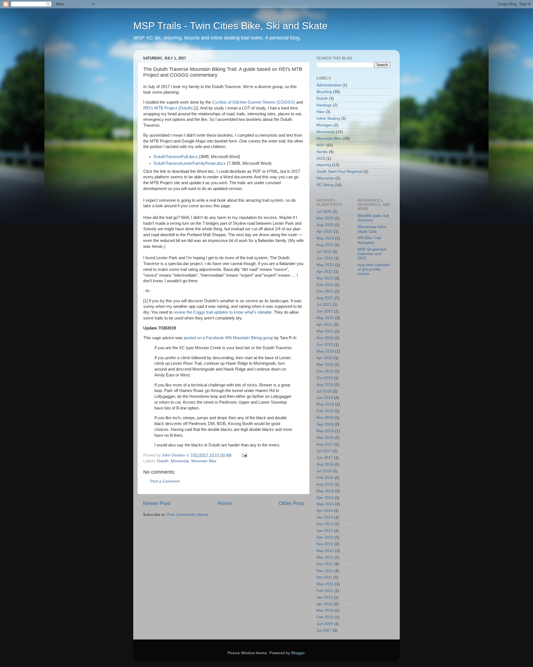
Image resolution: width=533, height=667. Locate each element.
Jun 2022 (324, 258)
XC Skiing (324, 185)
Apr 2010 (324, 604)
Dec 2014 (324, 498)
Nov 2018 (324, 418)
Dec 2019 (324, 371)
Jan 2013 (324, 531)
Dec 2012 (324, 537)
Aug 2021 (324, 298)
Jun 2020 (324, 345)
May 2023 (325, 238)
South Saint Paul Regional (339, 171)
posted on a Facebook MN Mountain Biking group (228, 338)
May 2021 (325, 318)
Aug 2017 (324, 444)
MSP (320, 145)
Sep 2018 (324, 424)
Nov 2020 (324, 338)
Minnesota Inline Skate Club (372, 229)
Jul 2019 (323, 391)
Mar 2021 (324, 331)
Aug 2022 (324, 245)
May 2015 (325, 491)
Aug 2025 (324, 225)
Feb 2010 (324, 617)
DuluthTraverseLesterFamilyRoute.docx (190, 163)
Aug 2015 (324, 484)
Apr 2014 (324, 511)
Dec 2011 (324, 564)
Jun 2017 (324, 458)
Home (225, 503)
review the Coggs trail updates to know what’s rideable (222, 312)
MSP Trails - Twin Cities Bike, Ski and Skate (230, 25)
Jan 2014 (324, 517)
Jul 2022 (323, 251)
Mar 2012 (324, 557)
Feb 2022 (324, 285)
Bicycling (324, 92)
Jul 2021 (323, 305)
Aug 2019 (324, 385)
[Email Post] (244, 455)
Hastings (324, 105)
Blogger (298, 653)
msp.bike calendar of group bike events (374, 269)
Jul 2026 (323, 211)
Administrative (328, 85)
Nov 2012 (324, 544)
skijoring (323, 165)
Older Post (291, 503)
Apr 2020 (324, 358)
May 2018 (325, 431)
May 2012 (325, 551)
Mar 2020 (324, 365)
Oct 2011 (324, 577)
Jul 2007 (323, 630)
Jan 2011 (324, 597)
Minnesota (180, 461)
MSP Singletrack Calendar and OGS (372, 253)
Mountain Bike (203, 461)
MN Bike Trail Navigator (369, 240)
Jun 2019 (324, 398)
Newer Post (157, 503)
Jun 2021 (324, 311)
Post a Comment (165, 481)
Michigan (324, 125)
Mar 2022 (324, 278)
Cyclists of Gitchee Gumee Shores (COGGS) (253, 102)
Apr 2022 (324, 271)
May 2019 (325, 404)
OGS (320, 158)
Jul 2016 (323, 471)
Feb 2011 (324, 591)
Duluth (163, 461)
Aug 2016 (324, 464)
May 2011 (325, 584)
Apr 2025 (324, 231)
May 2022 (325, 265)
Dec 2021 (324, 291)
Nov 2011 (324, 571)
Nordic (322, 152)
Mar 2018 (324, 438)
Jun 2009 (324, 624)
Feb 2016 (324, 478)
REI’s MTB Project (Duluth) (168, 108)
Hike (320, 112)
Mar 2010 (324, 610)
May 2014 (325, 504)
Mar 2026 (324, 218)
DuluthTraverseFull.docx (176, 156)
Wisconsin (325, 178)
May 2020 (325, 351)
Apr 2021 (324, 325)
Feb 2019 (324, 411)
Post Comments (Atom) (187, 515)
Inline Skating (328, 118)
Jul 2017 (323, 451)
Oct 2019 (324, 378)
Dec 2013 (324, 524)
